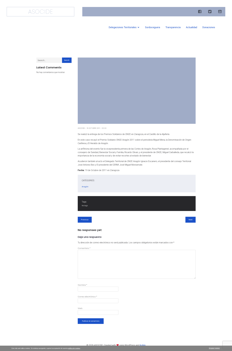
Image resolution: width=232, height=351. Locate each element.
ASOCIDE (81, 128)
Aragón (85, 186)
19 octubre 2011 (93, 128)
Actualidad (191, 27)
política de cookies (74, 348)
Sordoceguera (152, 27)
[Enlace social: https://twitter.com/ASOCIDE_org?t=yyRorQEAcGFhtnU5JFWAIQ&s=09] (210, 11)
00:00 (104, 128)
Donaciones (208, 27)
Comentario (84, 248)
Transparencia (173, 27)
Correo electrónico (87, 296)
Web (80, 308)
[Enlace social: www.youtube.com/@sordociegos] (220, 11)
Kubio (143, 345)
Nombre (82, 285)
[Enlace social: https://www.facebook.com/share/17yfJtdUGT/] (200, 11)
